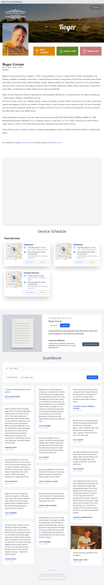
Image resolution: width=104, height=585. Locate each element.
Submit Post (92, 377)
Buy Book (65, 325)
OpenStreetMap (54, 579)
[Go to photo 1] (79, 547)
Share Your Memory (90, 344)
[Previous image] (72, 537)
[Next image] (99, 537)
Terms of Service (57, 576)
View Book (53, 325)
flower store (57, 142)
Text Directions (29, 262)
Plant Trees (43, 262)
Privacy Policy (46, 576)
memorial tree (27, 142)
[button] (14, 249)
